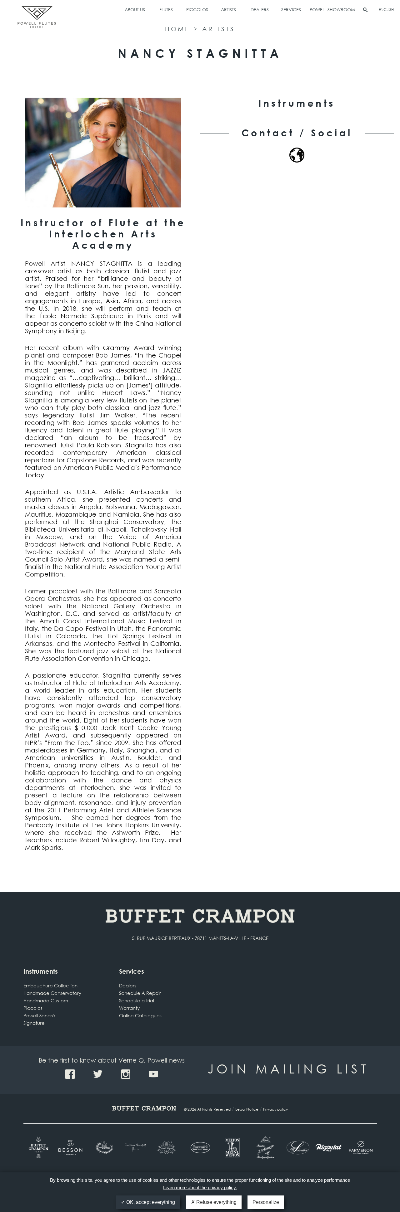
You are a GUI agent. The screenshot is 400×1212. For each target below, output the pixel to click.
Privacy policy (275, 1109)
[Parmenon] (361, 1147)
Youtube (153, 1074)
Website (296, 155)
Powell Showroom (332, 9)
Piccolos (197, 9)
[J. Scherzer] (264, 1147)
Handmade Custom (45, 1000)
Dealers (260, 9)
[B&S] (104, 1147)
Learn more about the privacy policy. (200, 1187)
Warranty (129, 1008)
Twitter (97, 1074)
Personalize (265, 1202)
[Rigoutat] (328, 1147)
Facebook (70, 1074)
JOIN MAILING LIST (288, 1068)
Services (291, 9)
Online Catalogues (140, 1015)
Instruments (40, 971)
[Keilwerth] (200, 1147)
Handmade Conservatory (52, 993)
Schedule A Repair (140, 993)
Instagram (125, 1074)
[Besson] (71, 1147)
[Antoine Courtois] (136, 1147)
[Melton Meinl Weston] (232, 1147)
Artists (228, 9)
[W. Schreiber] (296, 1147)
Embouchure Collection (50, 985)
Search (365, 9)
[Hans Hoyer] (168, 1147)
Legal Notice (246, 1109)
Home (177, 28)
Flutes (166, 9)
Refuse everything (216, 1202)
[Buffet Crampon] (39, 1147)
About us (135, 9)
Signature (34, 1023)
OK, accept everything (150, 1202)
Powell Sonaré (39, 1015)
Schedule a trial (136, 1000)
